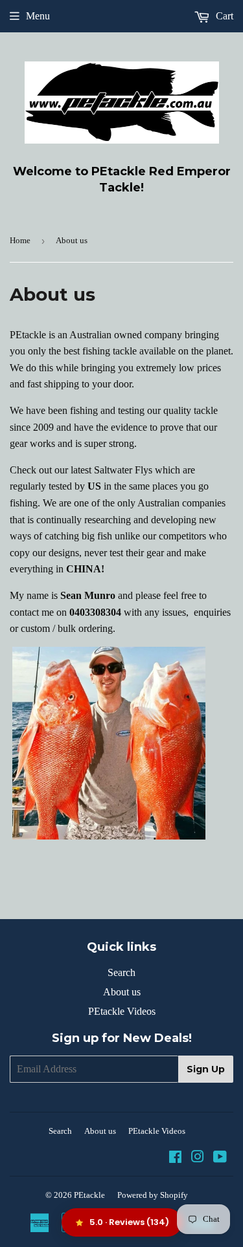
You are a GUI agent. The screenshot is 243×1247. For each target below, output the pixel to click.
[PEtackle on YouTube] (220, 1158)
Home (20, 240)
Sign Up (206, 1069)
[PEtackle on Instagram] (197, 1158)
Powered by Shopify (152, 1195)
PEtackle (89, 1195)
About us (122, 991)
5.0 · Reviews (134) (129, 1222)
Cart (223, 15)
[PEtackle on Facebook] (175, 1158)
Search (121, 972)
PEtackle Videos (122, 1011)
